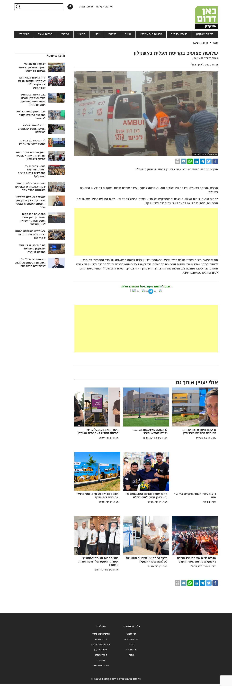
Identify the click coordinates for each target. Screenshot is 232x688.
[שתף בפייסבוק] (70, 6)
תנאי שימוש (131, 634)
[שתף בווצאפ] (190, 161)
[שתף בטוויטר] (209, 161)
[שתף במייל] (183, 161)
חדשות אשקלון (204, 34)
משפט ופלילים (179, 34)
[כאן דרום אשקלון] (201, 14)
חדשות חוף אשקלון (151, 34)
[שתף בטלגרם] (202, 161)
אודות (131, 655)
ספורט (81, 34)
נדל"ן (97, 34)
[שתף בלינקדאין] (196, 161)
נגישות (131, 644)
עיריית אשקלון (101, 639)
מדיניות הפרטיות (131, 639)
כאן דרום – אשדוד (101, 665)
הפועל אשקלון (101, 655)
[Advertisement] (120, 232)
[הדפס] (177, 161)
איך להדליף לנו (104, 7)
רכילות (65, 34)
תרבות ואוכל (45, 34)
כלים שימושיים (131, 626)
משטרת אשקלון (100, 650)
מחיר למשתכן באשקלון (100, 644)
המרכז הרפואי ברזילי (101, 634)
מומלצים (101, 626)
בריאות (112, 34)
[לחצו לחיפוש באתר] (18, 6)
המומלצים (101, 660)
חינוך (128, 34)
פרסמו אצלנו (86, 7)
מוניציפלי (24, 34)
